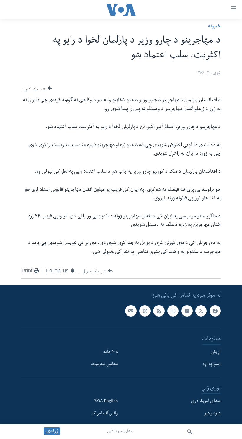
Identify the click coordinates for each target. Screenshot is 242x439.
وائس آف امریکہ (105, 414)
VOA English (106, 401)
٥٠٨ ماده (110, 352)
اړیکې (216, 352)
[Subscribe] (130, 311)
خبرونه (214, 26)
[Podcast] (145, 311)
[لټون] (189, 431)
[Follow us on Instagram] (173, 311)
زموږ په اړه (212, 364)
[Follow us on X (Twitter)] (201, 311)
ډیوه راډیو (212, 414)
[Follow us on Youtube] (186, 311)
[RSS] (158, 311)
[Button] (37, 88)
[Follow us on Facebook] (215, 311)
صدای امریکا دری (120, 431)
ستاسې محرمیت (104, 364)
